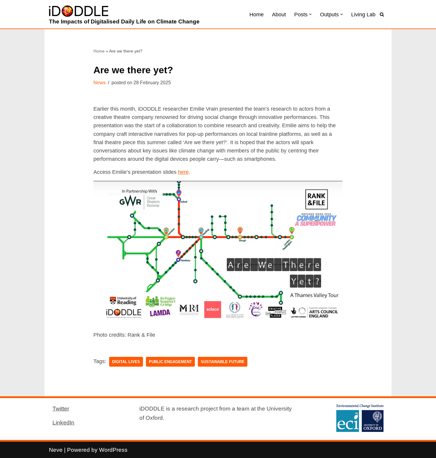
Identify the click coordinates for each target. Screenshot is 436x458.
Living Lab (363, 15)
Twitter (60, 408)
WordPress (113, 449)
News (99, 82)
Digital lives (126, 362)
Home (256, 15)
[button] (310, 14)
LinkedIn (63, 422)
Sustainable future (222, 362)
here (183, 172)
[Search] (382, 14)
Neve (56, 449)
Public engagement (170, 362)
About (279, 15)
